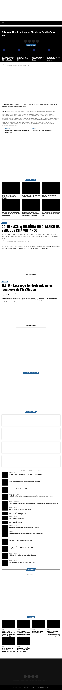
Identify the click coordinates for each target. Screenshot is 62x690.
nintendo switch (40, 118)
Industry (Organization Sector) (10, 117)
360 (16, 111)
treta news (27, 122)
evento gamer (49, 114)
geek (47, 115)
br (54, 111)
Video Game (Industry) (8, 123)
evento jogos (5, 115)
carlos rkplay (48, 113)
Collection (25, 114)
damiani (32, 114)
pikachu (23, 119)
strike (3, 122)
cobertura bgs (6, 114)
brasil (4, 113)
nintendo (32, 118)
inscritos (22, 117)
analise (27, 111)
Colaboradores (24, 681)
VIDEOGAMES (18, 123)
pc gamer (17, 119)
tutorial (38, 122)
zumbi (17, 125)
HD (53, 115)
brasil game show (11, 113)
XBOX (30, 123)
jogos (32, 117)
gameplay (25, 115)
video (43, 122)
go (50, 115)
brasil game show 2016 (24, 113)
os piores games (6, 119)
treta (21, 122)
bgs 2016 (43, 111)
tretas (33, 122)
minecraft (12, 118)
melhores (51, 117)
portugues (51, 119)
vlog (23, 123)
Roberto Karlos (15, 681)
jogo (28, 117)
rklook (22, 121)
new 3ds (26, 118)
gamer (31, 115)
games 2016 (41, 115)
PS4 (3, 121)
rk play (17, 121)
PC (12, 119)
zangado (11, 125)
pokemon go (44, 119)
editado (37, 114)
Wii (27, 123)
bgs (39, 111)
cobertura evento (16, 114)
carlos (41, 113)
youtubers (5, 125)
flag (16, 115)
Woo (9, 67)
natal (17, 118)
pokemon (37, 119)
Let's (43, 117)
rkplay (27, 121)
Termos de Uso (46, 681)
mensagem (5, 118)
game (20, 115)
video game (49, 122)
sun (17, 122)
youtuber (51, 123)
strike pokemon (11, 122)
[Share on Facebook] (25, 41)
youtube (35, 123)
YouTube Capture (43, 123)
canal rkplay (34, 113)
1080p (12, 111)
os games (56, 118)
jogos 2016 (38, 117)
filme (12, 115)
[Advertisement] (31, 10)
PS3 (56, 119)
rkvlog (32, 121)
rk (13, 121)
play (32, 119)
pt (6, 121)
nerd (21, 118)
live (47, 117)
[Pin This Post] (33, 41)
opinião (51, 118)
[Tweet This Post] (29, 41)
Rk (8, 243)
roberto (37, 121)
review (9, 121)
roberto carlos (45, 121)
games (35, 115)
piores (28, 119)
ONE (47, 118)
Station (57, 121)
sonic (52, 121)
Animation (33, 111)
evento (42, 114)
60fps (22, 111)
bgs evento (49, 111)
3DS (19, 111)
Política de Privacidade (35, 681)
